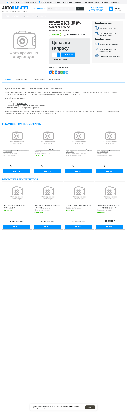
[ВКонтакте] (50, 72)
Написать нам (14, 2)
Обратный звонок (30, 2)
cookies (43, 406)
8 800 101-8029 (96, 7)
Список (110, 35)
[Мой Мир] (56, 72)
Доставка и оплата (38, 79)
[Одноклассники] (53, 72)
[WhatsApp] (61, 72)
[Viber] (59, 72)
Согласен (90, 407)
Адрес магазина (54, 79)
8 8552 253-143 (96, 10)
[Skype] (64, 72)
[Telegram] (67, 72)
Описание (8, 79)
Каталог (7, 16)
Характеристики (21, 79)
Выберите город (47, 2)
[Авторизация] (126, 1)
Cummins (16, 16)
